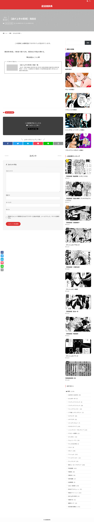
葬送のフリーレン (74, 493)
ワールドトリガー (74, 458)
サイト (8, 209)
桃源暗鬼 (71, 482)
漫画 (70, 391)
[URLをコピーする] (58, 143)
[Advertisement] (33, 92)
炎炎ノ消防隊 (73, 486)
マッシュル (73, 454)
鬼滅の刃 (72, 500)
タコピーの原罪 (73, 433)
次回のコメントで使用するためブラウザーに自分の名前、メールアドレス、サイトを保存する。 (33, 217)
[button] (8, 143)
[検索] (90, 1)
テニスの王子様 (73, 444)
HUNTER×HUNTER (74, 395)
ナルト (71, 447)
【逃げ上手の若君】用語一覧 (28, 65)
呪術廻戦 (72, 468)
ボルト (71, 451)
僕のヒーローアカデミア (76, 465)
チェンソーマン (73, 440)
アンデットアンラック (75, 402)
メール (8, 202)
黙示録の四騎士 (74, 507)
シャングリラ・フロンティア (77, 430)
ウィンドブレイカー (75, 409)
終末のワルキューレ (75, 489)
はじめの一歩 (73, 398)
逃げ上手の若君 (9, 23)
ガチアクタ (72, 419)
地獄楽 (71, 472)
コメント (9, 171)
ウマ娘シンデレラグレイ (76, 412)
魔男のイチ (72, 503)
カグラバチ (72, 416)
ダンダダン (72, 437)
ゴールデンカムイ (74, 423)
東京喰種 (72, 479)
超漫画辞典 (47, 6)
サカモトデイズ (74, 426)
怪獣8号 (71, 475)
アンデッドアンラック (75, 405)
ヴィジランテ (73, 461)
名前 (8, 195)
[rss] (87, 1)
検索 (88, 43)
